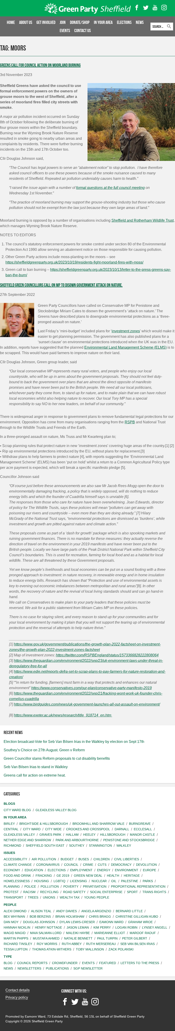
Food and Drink (17, 875)
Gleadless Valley (19, 834)
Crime (88, 864)
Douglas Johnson (39, 922)
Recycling (49, 892)
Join (63, 22)
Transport (13, 897)
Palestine (129, 881)
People (10, 905)
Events (65, 30)
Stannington (100, 845)
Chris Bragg (100, 916)
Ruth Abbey (72, 944)
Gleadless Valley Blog (56, 810)
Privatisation (94, 886)
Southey (76, 845)
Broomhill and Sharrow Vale (98, 823)
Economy (12, 870)
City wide (53, 829)
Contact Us (82, 30)
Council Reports (32, 963)
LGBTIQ (59, 881)
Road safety (74, 892)
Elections (124, 22)
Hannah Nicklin (17, 927)
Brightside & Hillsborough (43, 823)
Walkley (123, 845)
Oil (113, 881)
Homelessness (17, 881)
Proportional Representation (138, 886)
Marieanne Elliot (109, 933)
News (140, 22)
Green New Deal (88, 875)
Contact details (17, 990)
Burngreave (140, 823)
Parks (148, 881)
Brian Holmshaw (69, 916)
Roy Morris (47, 944)
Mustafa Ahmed (46, 938)
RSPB (130, 422)
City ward (32, 829)
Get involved (45, 22)
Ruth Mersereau (101, 944)
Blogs (9, 803)
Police (30, 886)
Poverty (70, 886)
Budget (67, 859)
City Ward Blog (17, 810)
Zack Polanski (121, 949)
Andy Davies (66, 911)
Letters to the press (140, 963)
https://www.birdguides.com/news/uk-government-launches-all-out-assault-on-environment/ (87, 704)
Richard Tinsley (18, 944)
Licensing (78, 881)
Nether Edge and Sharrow (27, 840)
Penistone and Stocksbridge (129, 840)
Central (11, 829)
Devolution (146, 864)
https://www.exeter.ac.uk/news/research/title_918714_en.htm (63, 715)
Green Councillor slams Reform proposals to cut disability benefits (57, 758)
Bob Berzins (40, 916)
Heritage (132, 875)
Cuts (102, 864)
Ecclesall (143, 829)
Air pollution (44, 859)
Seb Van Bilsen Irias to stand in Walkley (36, 767)
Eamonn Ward (111, 922)
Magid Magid (15, 933)
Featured (107, 963)
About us (25, 22)
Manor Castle (142, 834)
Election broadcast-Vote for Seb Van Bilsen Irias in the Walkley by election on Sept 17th (74, 742)
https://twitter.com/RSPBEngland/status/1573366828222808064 (107, 655)
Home (11, 22)
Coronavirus (47, 864)
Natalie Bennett (78, 938)
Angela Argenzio (96, 911)
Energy (103, 870)
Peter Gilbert (134, 938)
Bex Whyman (14, 916)
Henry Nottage (48, 927)
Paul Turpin (107, 938)
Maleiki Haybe (78, 933)
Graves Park (50, 834)
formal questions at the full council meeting (110, 188)
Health (113, 875)
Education (34, 870)
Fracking (44, 875)
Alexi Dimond (15, 911)
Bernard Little (129, 911)
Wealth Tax (70, 897)
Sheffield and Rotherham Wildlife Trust (142, 220)
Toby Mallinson (90, 949)
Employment (81, 870)
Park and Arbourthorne (77, 840)
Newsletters (29, 968)
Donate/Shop (80, 22)
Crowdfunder (64, 963)
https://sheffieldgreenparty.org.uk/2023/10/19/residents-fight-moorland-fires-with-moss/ (74, 262)
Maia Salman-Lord (46, 933)
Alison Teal (41, 911)
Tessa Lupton (16, 949)
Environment (126, 870)
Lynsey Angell (154, 927)
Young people (96, 897)
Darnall (122, 829)
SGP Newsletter (88, 968)
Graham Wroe (140, 922)
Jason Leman (78, 927)
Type (8, 956)
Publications (57, 968)
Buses (83, 859)
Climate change (18, 864)
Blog (8, 963)
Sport (132, 892)
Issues (9, 853)
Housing (41, 881)
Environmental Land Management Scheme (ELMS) (125, 347)
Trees (33, 897)
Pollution (50, 886)
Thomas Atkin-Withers (51, 949)
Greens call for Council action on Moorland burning (40, 65)
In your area (103, 22)
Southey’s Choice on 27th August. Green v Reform (44, 750)
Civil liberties (126, 859)
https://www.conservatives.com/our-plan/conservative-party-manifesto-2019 (91, 688)
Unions (49, 897)
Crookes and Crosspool (88, 829)
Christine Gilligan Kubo (137, 916)
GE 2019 (63, 875)
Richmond (12, 845)
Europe (149, 870)
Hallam (72, 834)
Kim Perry (102, 927)
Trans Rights (154, 892)
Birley (9, 823)
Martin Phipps (16, 938)
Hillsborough (112, 834)
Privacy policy (16, 997)
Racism (29, 892)
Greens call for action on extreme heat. (35, 775)
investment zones (126, 331)
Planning (12, 886)
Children (101, 859)
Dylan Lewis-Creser (77, 922)
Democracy (121, 864)
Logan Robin (126, 927)
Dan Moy (11, 922)
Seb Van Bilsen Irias (137, 944)
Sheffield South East (45, 845)
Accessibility (15, 859)
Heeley (89, 834)
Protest (11, 892)
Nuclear (99, 881)
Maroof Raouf (143, 933)
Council (71, 864)
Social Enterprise (106, 892)
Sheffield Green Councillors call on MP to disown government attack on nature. (61, 284)
